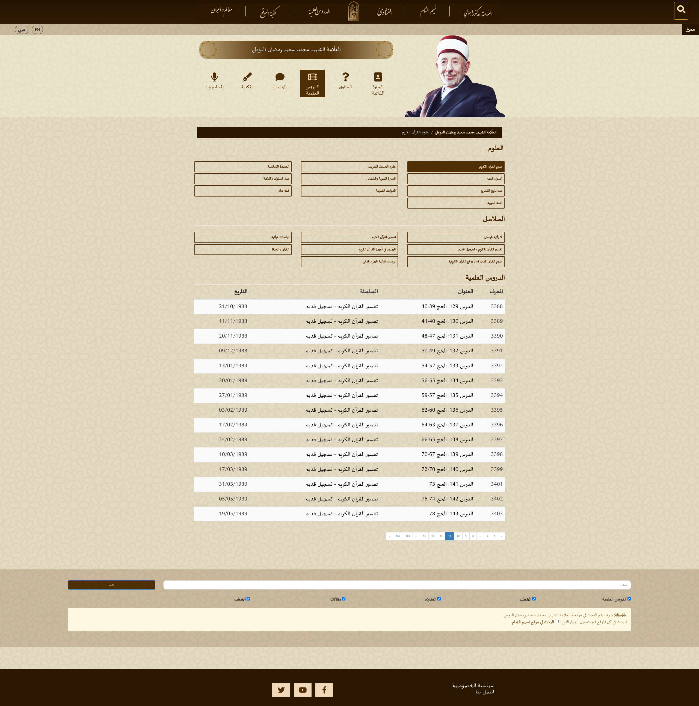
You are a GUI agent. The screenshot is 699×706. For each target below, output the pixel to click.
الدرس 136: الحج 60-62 (447, 410)
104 (408, 536)
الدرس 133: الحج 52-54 (447, 366)
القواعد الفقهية (386, 191)
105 (398, 536)
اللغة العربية (494, 203)
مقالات (335, 599)
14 (424, 536)
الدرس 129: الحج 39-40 (447, 307)
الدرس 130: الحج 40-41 (447, 321)
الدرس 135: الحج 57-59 (447, 395)
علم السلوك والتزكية (276, 179)
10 (458, 536)
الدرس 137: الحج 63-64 (447, 425)
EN (37, 30)
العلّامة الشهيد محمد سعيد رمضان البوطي (466, 132)
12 (441, 536)
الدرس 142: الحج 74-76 (447, 499)
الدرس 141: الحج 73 (451, 484)
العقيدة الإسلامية (278, 167)
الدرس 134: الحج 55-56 (447, 381)
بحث (111, 584)
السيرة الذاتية (378, 90)
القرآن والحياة (280, 250)
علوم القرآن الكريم (490, 167)
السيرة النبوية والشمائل (381, 179)
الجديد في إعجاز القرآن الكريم (377, 250)
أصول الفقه (494, 179)
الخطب (280, 87)
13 (432, 536)
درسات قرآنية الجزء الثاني (379, 262)
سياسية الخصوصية (473, 686)
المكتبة (247, 87)
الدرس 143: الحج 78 (451, 514)
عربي (21, 30)
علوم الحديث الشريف (382, 167)
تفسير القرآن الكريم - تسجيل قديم (480, 250)
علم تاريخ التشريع (491, 191)
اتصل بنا (485, 692)
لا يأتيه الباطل (493, 237)
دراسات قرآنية (280, 237)
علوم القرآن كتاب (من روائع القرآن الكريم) (475, 262)
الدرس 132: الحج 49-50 (447, 351)
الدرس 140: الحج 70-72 (447, 469)
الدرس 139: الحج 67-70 (447, 454)
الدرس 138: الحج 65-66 (447, 440)
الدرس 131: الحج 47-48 (447, 336)
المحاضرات (214, 87)
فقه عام (284, 191)
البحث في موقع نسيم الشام (533, 622)
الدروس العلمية (312, 90)
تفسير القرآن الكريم (384, 237)
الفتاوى (345, 87)
